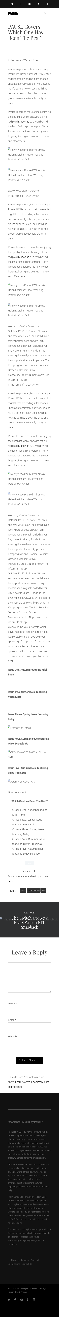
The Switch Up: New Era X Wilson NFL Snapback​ (29, 919)
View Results (29, 871)
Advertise (25, 1260)
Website (12, 1036)
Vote (43, 890)
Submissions (14, 1264)
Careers (34, 1260)
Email (12, 1020)
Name (12, 1003)
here (10, 881)
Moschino (23, 121)
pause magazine (34, 890)
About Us (13, 1260)
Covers (23, 890)
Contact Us (27, 1264)
